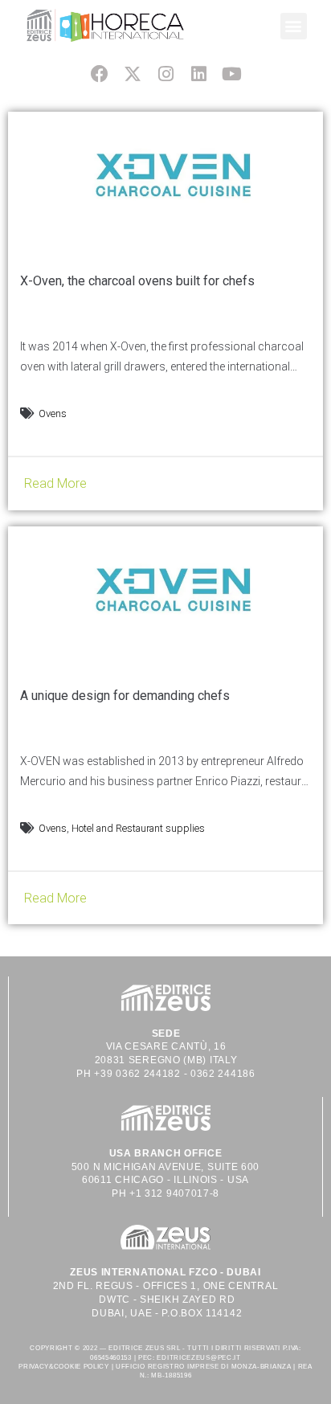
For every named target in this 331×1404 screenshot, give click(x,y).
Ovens (53, 413)
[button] (293, 26)
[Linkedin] (199, 73)
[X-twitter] (132, 73)
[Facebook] (99, 73)
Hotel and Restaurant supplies (138, 828)
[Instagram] (165, 73)
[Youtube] (232, 73)
